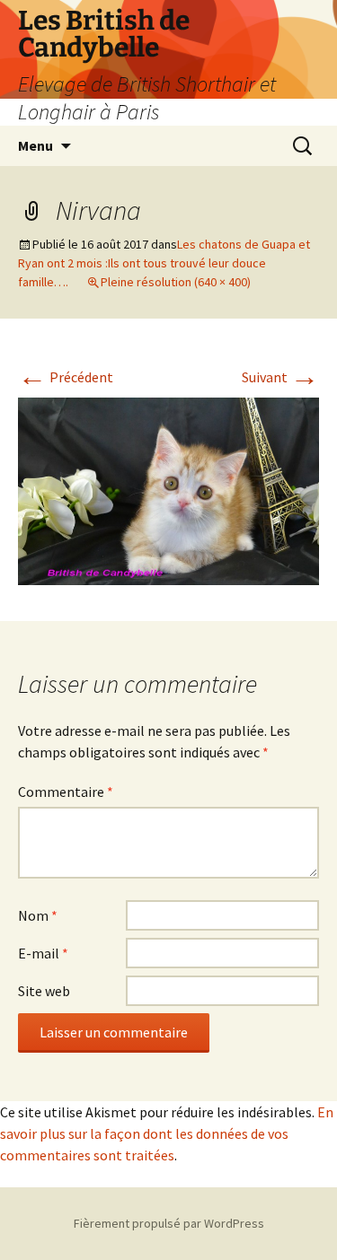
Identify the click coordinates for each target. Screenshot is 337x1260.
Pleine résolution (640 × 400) (176, 282)
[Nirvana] (168, 490)
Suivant (280, 377)
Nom (38, 915)
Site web (44, 991)
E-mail (43, 953)
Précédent (65, 377)
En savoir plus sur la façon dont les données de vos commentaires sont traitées (166, 1133)
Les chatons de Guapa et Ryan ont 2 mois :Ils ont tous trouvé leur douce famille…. (164, 263)
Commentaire (65, 792)
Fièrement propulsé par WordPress (169, 1223)
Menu (35, 145)
